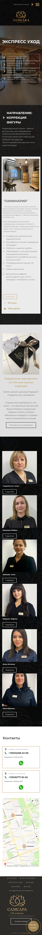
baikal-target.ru (26, 933)
